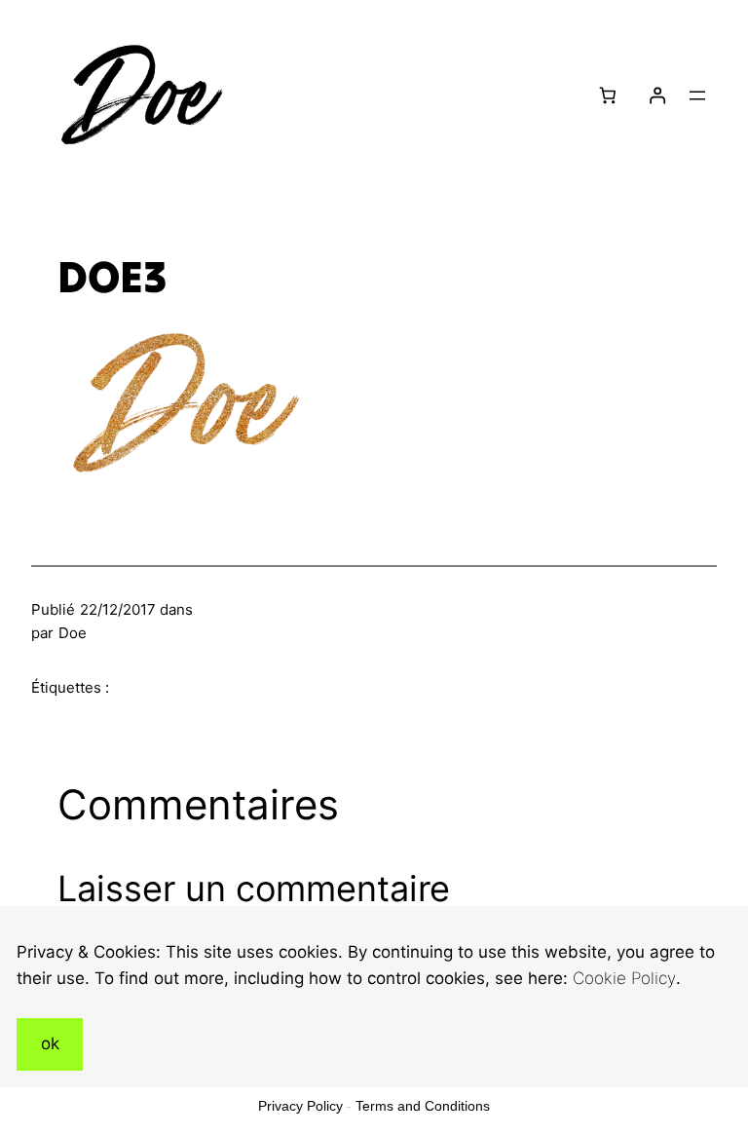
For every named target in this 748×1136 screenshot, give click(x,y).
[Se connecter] (657, 96)
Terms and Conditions (422, 1106)
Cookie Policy (624, 978)
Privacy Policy (300, 1106)
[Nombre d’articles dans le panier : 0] (608, 96)
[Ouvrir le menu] (697, 95)
